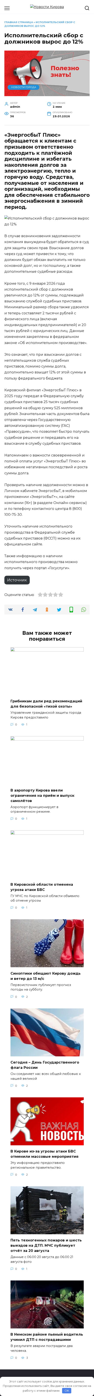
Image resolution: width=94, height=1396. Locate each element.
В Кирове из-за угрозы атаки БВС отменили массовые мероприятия (44, 1154)
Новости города (23, 87)
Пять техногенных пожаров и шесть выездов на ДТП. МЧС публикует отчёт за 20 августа (46, 1245)
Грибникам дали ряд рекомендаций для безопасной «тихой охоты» (46, 703)
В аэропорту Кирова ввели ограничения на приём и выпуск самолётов (42, 795)
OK (66, 1390)
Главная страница (18, 22)
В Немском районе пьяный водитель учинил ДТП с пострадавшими (46, 1337)
